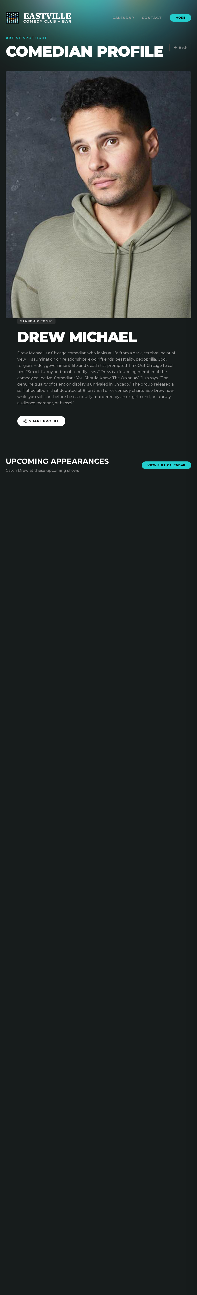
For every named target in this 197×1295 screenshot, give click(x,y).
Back (183, 47)
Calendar (123, 18)
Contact (152, 18)
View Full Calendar (166, 465)
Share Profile (44, 421)
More (180, 17)
